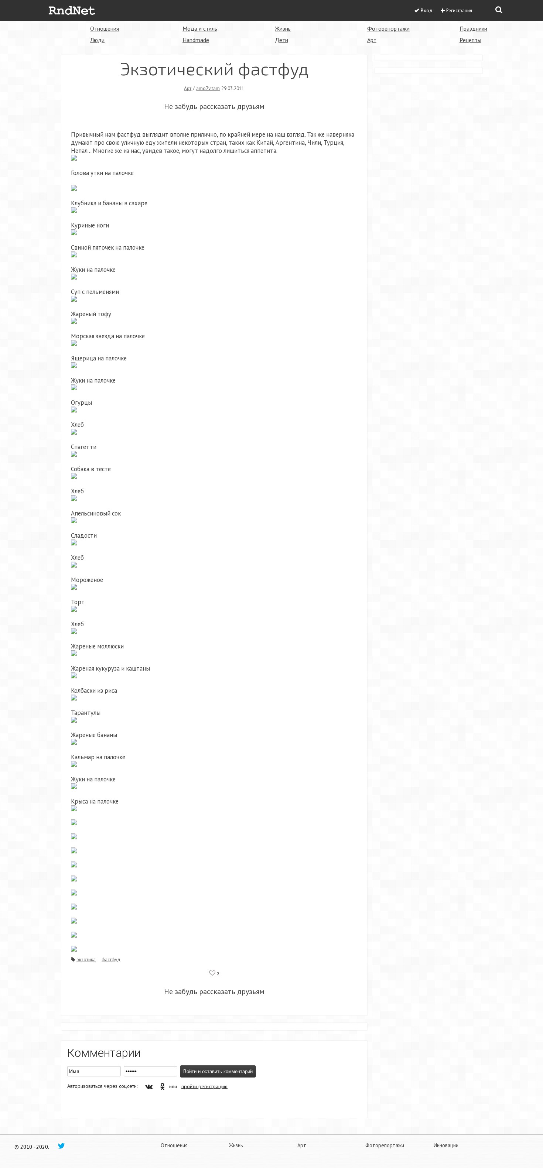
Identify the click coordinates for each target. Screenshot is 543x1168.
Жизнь (283, 28)
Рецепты (470, 40)
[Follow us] (61, 1145)
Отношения (104, 28)
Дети (281, 40)
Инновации (446, 1145)
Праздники (473, 28)
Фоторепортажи (388, 28)
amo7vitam (208, 88)
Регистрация (459, 10)
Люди (97, 40)
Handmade (195, 40)
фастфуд (111, 959)
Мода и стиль (199, 28)
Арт (371, 40)
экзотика (86, 959)
